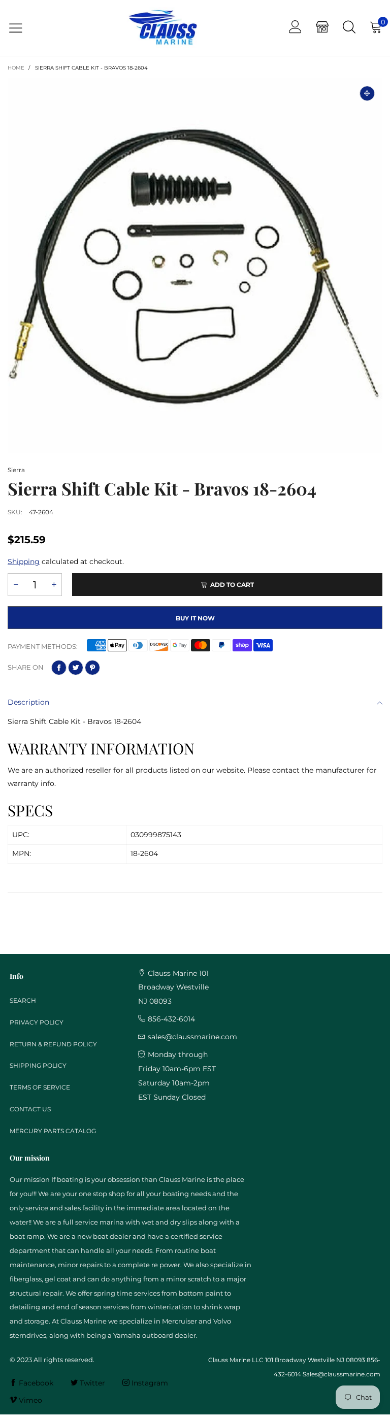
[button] (15, 585)
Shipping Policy (38, 1065)
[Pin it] (92, 667)
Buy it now (195, 618)
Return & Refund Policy (53, 1044)
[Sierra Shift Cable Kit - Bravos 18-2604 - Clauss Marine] (195, 265)
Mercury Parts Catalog (53, 1131)
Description (28, 702)
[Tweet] (75, 667)
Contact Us (30, 1109)
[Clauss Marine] (162, 28)
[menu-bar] (22, 28)
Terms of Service (40, 1087)
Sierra (16, 470)
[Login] (295, 28)
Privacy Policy (36, 1022)
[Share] (59, 667)
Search (23, 1000)
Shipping (24, 561)
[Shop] (322, 28)
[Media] (367, 93)
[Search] (349, 28)
